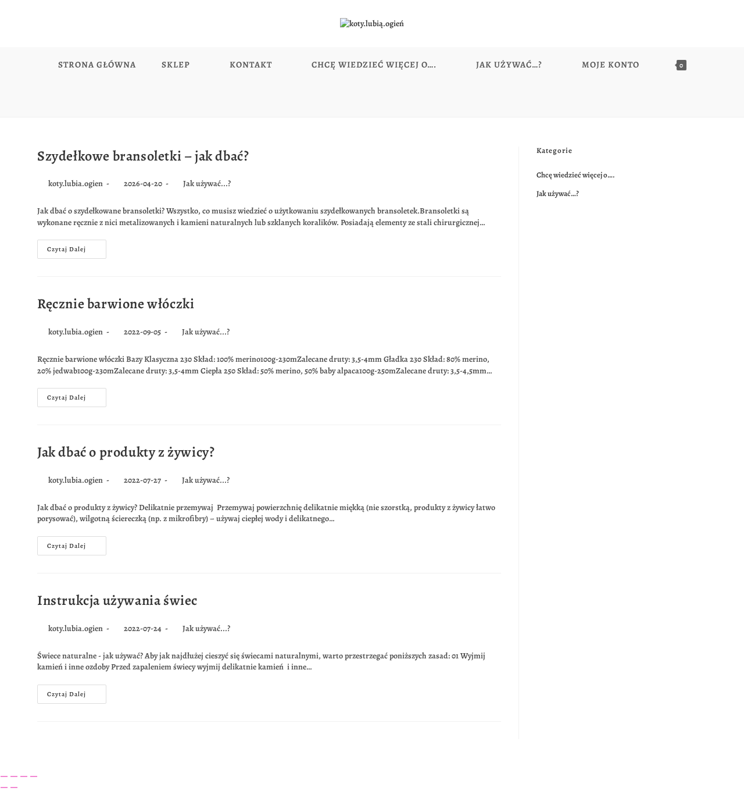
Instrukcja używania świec (117, 600)
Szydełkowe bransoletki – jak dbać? (143, 156)
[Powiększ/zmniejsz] (4, 776)
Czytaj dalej (76, 247)
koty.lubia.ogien (75, 183)
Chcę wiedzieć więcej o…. (575, 175)
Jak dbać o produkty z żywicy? (125, 452)
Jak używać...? (207, 183)
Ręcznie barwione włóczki (115, 303)
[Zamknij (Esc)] (34, 776)
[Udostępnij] (24, 776)
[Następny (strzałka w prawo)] (14, 787)
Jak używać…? (557, 193)
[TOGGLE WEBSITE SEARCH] (372, 99)
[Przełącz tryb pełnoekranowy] (14, 776)
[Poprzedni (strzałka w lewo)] (4, 787)
